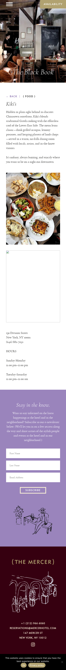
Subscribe (33, 490)
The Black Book (33, 72)
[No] (62, 662)
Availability (53, 4)
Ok (23, 665)
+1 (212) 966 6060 (33, 623)
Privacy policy (37, 665)
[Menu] (9, 4)
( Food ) (29, 96)
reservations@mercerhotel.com (33, 628)
